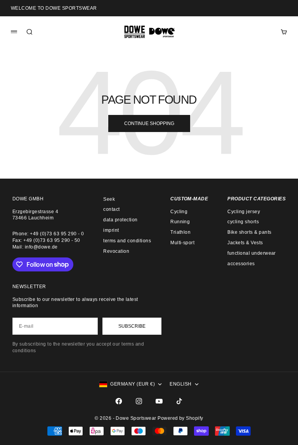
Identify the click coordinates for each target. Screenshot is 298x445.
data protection (120, 219)
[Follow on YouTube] (159, 401)
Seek (109, 199)
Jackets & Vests (245, 242)
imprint (111, 230)
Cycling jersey (243, 211)
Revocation (116, 251)
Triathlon (180, 232)
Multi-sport (182, 242)
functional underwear (251, 253)
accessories (241, 263)
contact (111, 209)
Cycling (178, 211)
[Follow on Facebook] (119, 401)
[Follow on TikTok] (179, 401)
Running (180, 221)
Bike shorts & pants (249, 232)
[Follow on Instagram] (139, 401)
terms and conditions (127, 240)
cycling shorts (243, 221)
